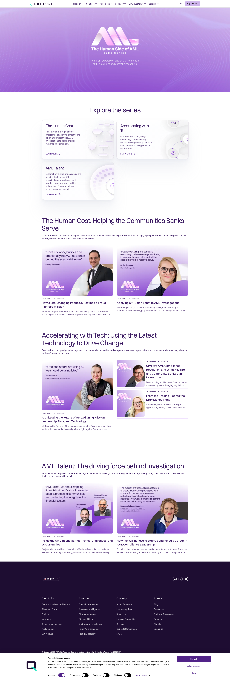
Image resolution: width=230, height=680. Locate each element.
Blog (156, 604)
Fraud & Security (87, 633)
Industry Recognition (126, 619)
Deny (194, 673)
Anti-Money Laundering (90, 624)
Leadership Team (124, 609)
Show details (141, 675)
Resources (159, 609)
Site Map (158, 624)
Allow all (193, 659)
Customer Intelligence (89, 609)
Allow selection (193, 666)
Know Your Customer (89, 629)
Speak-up (158, 629)
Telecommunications (51, 624)
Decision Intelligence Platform (56, 604)
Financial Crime (86, 619)
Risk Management (87, 614)
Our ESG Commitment (126, 629)
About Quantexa (124, 604)
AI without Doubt (49, 609)
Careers (120, 624)
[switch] (85, 675)
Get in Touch (48, 633)
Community (159, 619)
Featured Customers (163, 614)
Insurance (46, 619)
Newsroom (121, 614)
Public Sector (48, 629)
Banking (45, 614)
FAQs (119, 633)
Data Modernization (88, 604)
